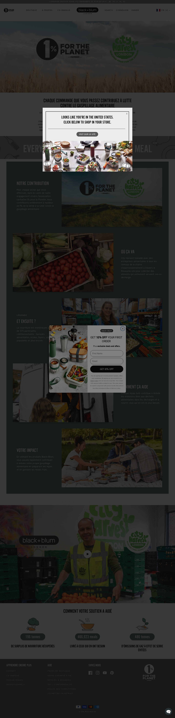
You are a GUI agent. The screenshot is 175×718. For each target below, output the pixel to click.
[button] (168, 711)
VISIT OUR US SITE (87, 134)
